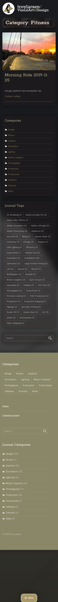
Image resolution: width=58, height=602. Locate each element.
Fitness (11, 135)
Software (12, 180)
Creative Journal (10, 415)
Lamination (13, 263)
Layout (22, 269)
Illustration (13, 146)
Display (43, 242)
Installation (31, 258)
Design (11, 129)
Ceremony (13, 242)
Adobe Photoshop (17, 231)
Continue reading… (13, 96)
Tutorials (12, 185)
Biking (26, 236)
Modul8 (30, 274)
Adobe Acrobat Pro (36, 215)
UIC (45, 312)
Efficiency (32, 247)
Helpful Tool (32, 252)
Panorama (13, 285)
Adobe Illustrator (17, 225)
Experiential (14, 252)
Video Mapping (15, 323)
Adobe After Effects (17, 220)
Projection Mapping (35, 301)
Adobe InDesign (40, 225)
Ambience (37, 231)
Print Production (39, 296)
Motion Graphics (15, 157)
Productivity (13, 174)
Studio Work (30, 312)
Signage (12, 307)
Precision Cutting (16, 296)
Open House (36, 279)
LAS (10, 269)
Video (10, 191)
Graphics (12, 140)
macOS (36, 269)
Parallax (28, 285)
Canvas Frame (43, 236)
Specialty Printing (31, 307)
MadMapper (14, 274)
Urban (11, 317)
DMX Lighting (14, 247)
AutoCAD (12, 236)
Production (13, 168)
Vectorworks (26, 317)
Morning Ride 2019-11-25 (27, 77)
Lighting (11, 152)
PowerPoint (33, 290)
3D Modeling (14, 215)
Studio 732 (13, 312)
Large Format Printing (36, 263)
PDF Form (44, 285)
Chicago (28, 242)
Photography (14, 163)
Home (5, 406)
